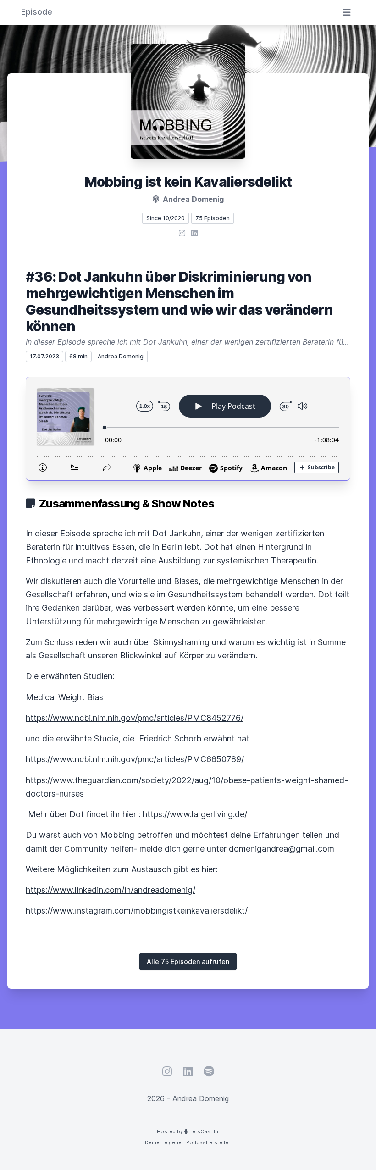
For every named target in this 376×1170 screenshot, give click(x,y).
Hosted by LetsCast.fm (188, 1131)
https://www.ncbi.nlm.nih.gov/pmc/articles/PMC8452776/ (134, 718)
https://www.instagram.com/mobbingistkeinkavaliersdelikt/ (137, 910)
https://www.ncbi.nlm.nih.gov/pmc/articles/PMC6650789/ (135, 759)
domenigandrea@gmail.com (281, 848)
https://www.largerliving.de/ (195, 814)
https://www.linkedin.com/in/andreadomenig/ (110, 890)
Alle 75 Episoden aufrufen (188, 961)
